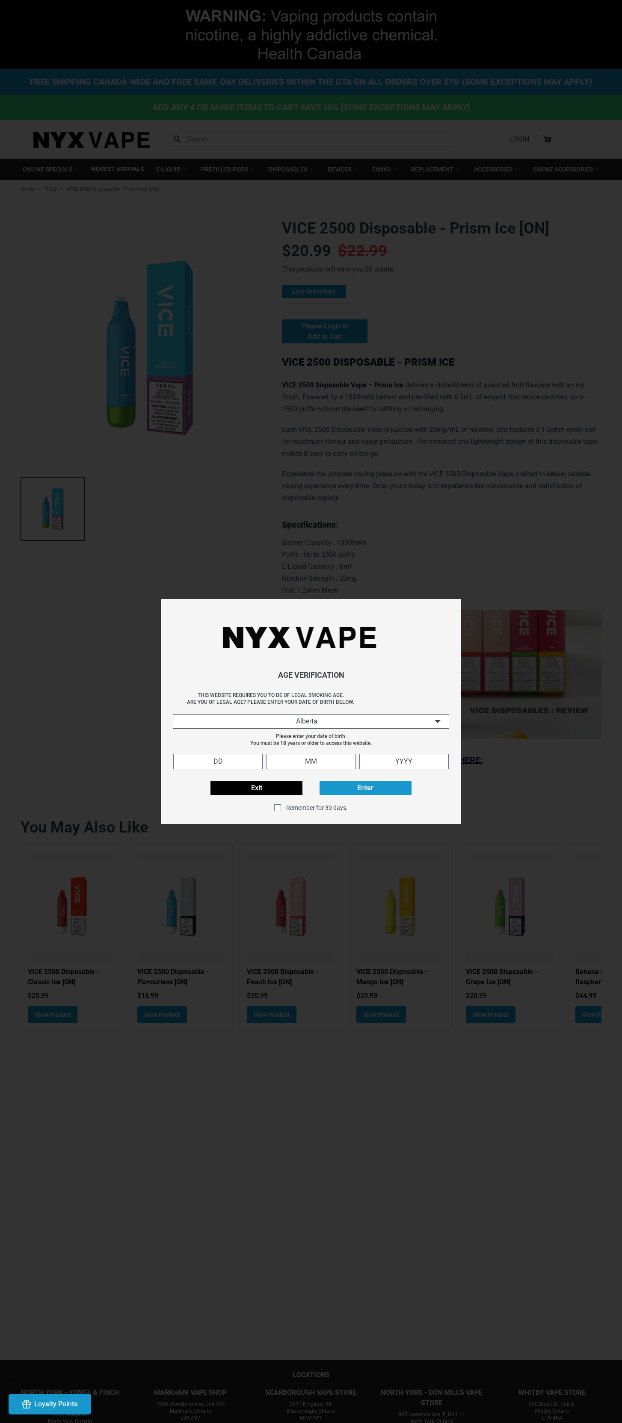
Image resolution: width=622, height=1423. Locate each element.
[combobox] (311, 721)
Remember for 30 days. (317, 807)
